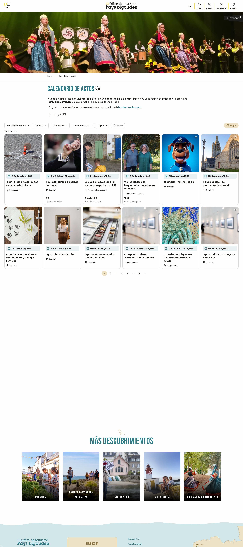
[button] (190, 6)
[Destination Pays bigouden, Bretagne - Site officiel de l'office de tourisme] (121, 6)
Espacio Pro (133, 538)
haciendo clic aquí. (129, 107)
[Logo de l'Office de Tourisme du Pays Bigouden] (33, 542)
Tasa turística (134, 544)
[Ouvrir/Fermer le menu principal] (7, 6)
